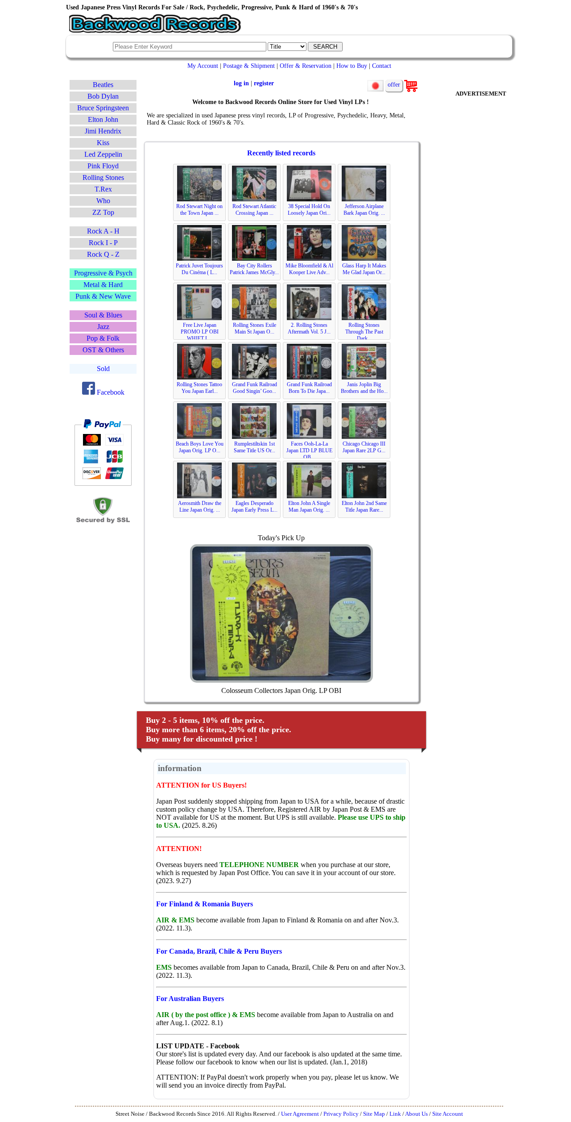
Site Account (447, 1114)
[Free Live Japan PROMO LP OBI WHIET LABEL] (199, 318)
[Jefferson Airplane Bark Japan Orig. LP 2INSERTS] (364, 199)
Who (103, 200)
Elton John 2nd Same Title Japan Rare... (364, 506)
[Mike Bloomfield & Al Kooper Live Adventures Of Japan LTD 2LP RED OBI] (309, 259)
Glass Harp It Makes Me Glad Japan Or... (364, 269)
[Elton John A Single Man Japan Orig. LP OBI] (309, 496)
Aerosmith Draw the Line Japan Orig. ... (199, 506)
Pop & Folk (103, 338)
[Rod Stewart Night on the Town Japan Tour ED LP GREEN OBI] (199, 199)
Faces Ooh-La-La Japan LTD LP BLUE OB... (309, 450)
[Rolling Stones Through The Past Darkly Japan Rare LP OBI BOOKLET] (364, 318)
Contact (381, 65)
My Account (202, 65)
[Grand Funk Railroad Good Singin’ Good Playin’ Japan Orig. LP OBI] (254, 378)
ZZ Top (103, 212)
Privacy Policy (341, 1114)
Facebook (109, 392)
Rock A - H (103, 231)
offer (394, 84)
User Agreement (300, 1114)
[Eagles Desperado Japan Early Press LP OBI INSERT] (254, 496)
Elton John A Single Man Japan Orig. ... (309, 506)
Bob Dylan (103, 96)
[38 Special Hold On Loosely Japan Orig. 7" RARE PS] (309, 199)
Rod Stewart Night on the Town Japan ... (199, 209)
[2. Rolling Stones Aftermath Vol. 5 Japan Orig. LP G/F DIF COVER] (309, 318)
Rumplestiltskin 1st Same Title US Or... (254, 447)
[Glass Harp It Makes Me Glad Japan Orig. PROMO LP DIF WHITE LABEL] (364, 259)
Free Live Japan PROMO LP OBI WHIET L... (200, 332)
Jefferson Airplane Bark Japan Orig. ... (364, 209)
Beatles (103, 84)
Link (395, 1114)
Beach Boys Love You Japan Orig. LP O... (199, 447)
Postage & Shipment (249, 65)
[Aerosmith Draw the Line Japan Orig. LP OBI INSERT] (199, 496)
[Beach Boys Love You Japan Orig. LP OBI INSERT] (199, 437)
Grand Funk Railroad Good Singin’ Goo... (254, 387)
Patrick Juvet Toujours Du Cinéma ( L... (199, 269)
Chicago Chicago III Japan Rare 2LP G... (364, 447)
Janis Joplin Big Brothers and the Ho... (364, 387)
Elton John (103, 119)
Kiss (103, 142)
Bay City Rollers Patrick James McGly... (254, 269)
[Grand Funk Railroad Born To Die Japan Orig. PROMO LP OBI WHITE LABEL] (309, 378)
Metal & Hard (103, 284)
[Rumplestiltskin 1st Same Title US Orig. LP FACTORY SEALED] (254, 437)
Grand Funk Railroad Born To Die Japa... (309, 387)
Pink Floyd (103, 166)
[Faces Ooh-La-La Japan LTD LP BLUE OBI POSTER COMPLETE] (309, 437)
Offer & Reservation (305, 65)
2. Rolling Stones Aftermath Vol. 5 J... (309, 328)
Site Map (374, 1114)
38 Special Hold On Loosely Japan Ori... (309, 209)
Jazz (103, 326)
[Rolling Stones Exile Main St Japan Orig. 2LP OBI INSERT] (254, 318)
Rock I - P (103, 242)
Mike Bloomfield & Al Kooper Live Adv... (309, 269)
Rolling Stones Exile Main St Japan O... (254, 328)
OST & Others (103, 350)
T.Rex (103, 189)
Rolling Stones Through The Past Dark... (364, 332)
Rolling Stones (103, 177)
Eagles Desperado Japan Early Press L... (254, 506)
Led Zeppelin (103, 154)
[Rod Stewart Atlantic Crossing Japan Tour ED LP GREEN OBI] (254, 199)
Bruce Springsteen (103, 108)
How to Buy (351, 65)
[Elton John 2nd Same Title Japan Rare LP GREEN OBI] (364, 496)
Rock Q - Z (103, 254)
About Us (416, 1114)
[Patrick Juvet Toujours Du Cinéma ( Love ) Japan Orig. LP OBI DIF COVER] (199, 259)
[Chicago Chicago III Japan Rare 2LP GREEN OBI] (364, 437)
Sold (103, 368)
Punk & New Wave (103, 296)
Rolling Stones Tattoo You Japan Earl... (199, 387)
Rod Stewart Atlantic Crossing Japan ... (254, 209)
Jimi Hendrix (103, 131)
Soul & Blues (103, 315)
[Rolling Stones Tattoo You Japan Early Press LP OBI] (199, 378)
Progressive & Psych (103, 273)
